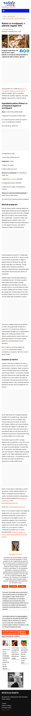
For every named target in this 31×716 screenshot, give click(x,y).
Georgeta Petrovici (8, 29)
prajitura (23, 586)
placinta (14, 586)
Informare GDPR (6, 707)
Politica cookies (6, 705)
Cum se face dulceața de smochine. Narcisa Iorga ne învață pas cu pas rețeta (24, 651)
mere (5, 586)
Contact (4, 703)
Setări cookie (6, 709)
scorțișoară (12, 179)
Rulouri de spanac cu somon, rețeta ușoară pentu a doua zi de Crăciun (14, 534)
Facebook (23, 633)
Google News (21, 631)
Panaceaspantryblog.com (10, 503)
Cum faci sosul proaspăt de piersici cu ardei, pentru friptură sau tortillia (15, 649)
